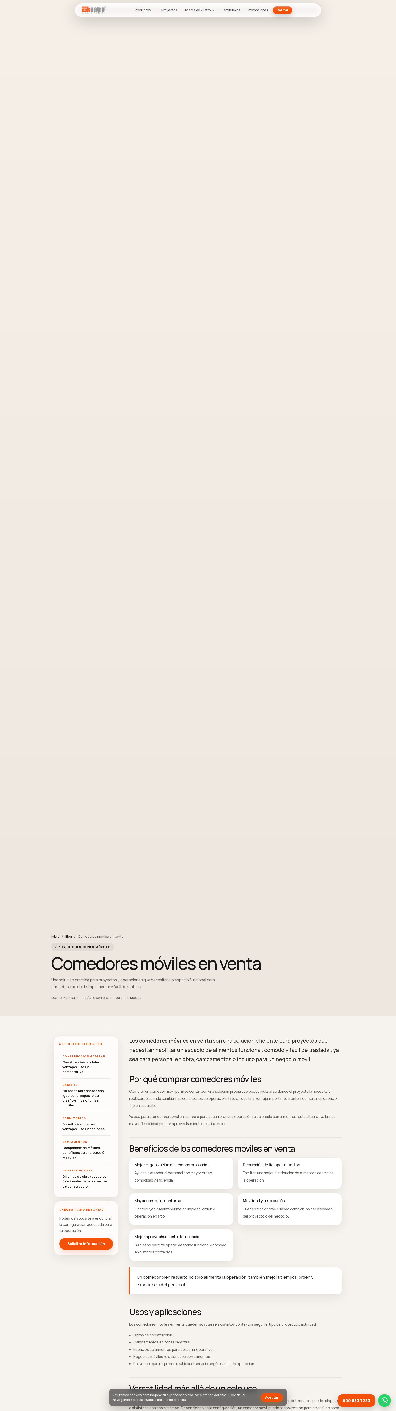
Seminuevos (231, 10)
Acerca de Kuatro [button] (198, 10)
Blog (68, 936)
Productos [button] (143, 10)
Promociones (258, 10)
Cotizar (282, 10)
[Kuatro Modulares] (92, 10)
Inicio (55, 936)
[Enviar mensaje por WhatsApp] (384, 1400)
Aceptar (271, 1397)
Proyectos (169, 10)
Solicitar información (86, 1243)
